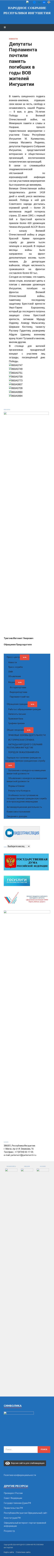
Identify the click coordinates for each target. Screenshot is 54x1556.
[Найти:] (27, 1449)
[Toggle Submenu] (24, 657)
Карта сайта (9, 1552)
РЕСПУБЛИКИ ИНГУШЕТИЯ (27, 13)
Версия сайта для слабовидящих (27, 1463)
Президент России (13, 1493)
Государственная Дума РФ (17, 1503)
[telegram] (34, 2)
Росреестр (9, 1531)
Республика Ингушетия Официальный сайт (25, 1513)
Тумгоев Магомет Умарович (18, 638)
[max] (44, 2)
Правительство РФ (13, 1508)
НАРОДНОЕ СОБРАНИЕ (27, 8)
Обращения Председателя (18, 644)
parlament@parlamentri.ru (23, 1155)
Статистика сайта (23, 1552)
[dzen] (49, 2)
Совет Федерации (13, 1498)
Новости (13, 39)
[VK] (39, 2)
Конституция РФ (12, 1518)
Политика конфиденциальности (20, 1475)
